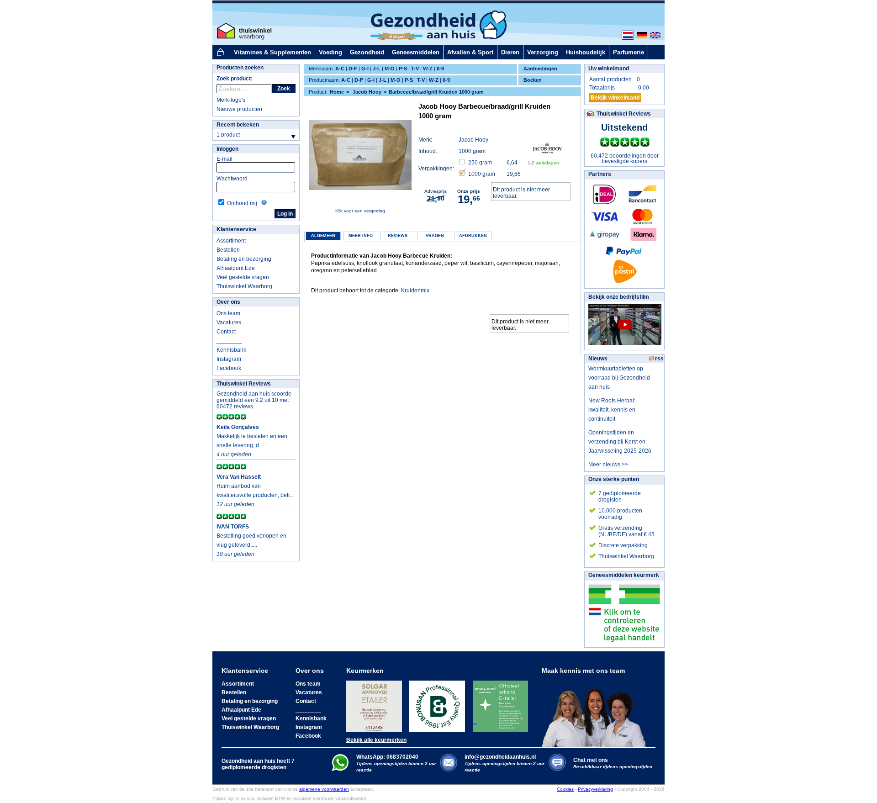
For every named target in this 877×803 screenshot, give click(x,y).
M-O (390, 68)
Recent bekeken (238, 125)
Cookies (565, 789)
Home (337, 92)
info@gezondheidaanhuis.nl (504, 763)
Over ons (228, 302)
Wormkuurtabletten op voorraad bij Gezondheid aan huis (619, 377)
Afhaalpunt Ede (236, 268)
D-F (353, 68)
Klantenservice (236, 229)
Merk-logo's (231, 100)
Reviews (397, 235)
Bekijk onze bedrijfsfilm (618, 297)
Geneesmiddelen (415, 52)
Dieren (510, 52)
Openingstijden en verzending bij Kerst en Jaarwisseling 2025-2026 (619, 441)
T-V (415, 68)
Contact (226, 331)
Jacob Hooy (473, 140)
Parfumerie (628, 52)
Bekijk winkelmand (615, 98)
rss (659, 358)
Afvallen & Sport (470, 52)
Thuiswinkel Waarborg (244, 286)
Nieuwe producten (239, 109)
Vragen (435, 235)
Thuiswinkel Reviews (244, 383)
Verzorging (542, 52)
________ (229, 341)
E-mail (224, 159)
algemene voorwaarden (324, 789)
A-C (339, 68)
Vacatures (229, 322)
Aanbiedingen (540, 68)
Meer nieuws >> (608, 464)
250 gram (480, 162)
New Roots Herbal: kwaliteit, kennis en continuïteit (611, 409)
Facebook (229, 368)
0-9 (440, 68)
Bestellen (228, 250)
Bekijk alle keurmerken (376, 740)
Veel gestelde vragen (243, 277)
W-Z (428, 68)
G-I (365, 68)
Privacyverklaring (595, 789)
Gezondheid (367, 52)
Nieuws (598, 358)
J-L (376, 68)
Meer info (361, 235)
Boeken (532, 80)
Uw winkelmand (608, 68)
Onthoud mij (242, 203)
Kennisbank (231, 350)
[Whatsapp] (340, 769)
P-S (403, 68)
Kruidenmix (415, 290)
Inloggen (227, 149)
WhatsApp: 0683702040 (387, 757)
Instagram (229, 359)
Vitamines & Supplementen (272, 52)
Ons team (228, 313)
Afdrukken (473, 235)
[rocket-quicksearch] (244, 88)
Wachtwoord (232, 178)
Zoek (283, 88)
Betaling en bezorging (244, 259)
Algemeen (323, 235)
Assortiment (231, 241)
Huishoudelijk (585, 52)
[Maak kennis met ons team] (596, 710)
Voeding (330, 52)
